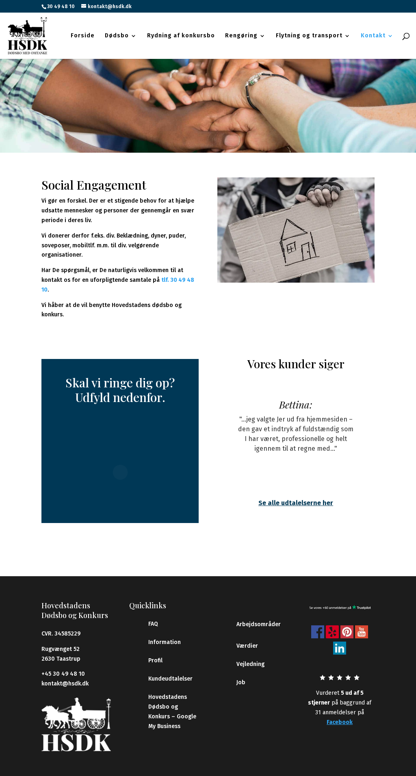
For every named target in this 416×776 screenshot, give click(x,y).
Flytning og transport (309, 36)
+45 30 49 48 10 (63, 673)
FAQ (153, 623)
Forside (83, 36)
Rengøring (241, 36)
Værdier (247, 645)
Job (240, 682)
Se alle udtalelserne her (295, 503)
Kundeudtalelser (170, 678)
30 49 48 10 (61, 6)
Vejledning (250, 664)
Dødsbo (117, 36)
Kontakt (373, 36)
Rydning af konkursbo (181, 36)
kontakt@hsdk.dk (65, 683)
